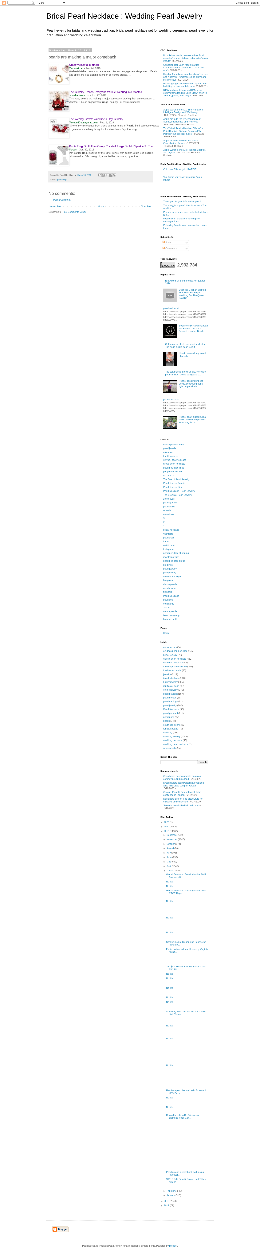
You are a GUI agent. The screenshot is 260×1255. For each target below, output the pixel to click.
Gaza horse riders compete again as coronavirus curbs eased (182, 777)
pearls (166, 721)
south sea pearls (171, 725)
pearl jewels (169, 448)
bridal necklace (171, 530)
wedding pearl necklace (175, 744)
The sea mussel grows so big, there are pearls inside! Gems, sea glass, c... (185, 373)
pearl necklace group (174, 561)
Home (101, 206)
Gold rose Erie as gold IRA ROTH (180, 169)
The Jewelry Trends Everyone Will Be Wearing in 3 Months (105, 92)
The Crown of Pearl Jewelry (177, 495)
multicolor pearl (171, 686)
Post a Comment (61, 199)
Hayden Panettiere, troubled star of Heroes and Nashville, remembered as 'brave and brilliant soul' (185, 77)
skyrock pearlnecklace (174, 460)
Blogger (173, 1246)
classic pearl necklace (174, 658)
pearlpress (168, 537)
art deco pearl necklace (175, 651)
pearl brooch (169, 697)
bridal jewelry (170, 655)
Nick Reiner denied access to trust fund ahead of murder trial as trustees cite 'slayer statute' (185, 58)
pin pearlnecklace (172, 471)
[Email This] (100, 175)
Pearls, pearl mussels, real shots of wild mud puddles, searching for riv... (192, 420)
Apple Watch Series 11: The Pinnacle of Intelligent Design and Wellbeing (183, 111)
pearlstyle (168, 599)
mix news (168, 452)
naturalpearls (170, 611)
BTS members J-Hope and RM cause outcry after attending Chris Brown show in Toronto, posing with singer (185, 93)
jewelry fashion (171, 678)
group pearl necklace (174, 463)
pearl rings (62, 179)
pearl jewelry (170, 568)
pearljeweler (169, 588)
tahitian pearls (170, 728)
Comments (171, 248)
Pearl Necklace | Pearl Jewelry (179, 491)
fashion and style (172, 576)
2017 (167, 1205)
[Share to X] (107, 175)
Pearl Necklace (171, 596)
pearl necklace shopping (176, 553)
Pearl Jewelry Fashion (174, 483)
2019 (167, 831)
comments (168, 603)
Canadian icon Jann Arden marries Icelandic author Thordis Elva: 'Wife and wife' (183, 68)
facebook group (171, 615)
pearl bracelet (170, 694)
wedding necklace (172, 740)
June (169, 857)
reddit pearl (169, 545)
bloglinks (168, 565)
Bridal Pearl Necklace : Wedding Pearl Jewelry (124, 16)
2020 (167, 826)
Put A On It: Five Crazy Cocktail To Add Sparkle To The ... (112, 146)
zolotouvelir (169, 499)
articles (167, 607)
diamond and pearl (173, 662)
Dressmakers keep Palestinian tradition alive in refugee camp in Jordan (183, 784)
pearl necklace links (173, 467)
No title (169, 881)
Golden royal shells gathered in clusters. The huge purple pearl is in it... (186, 345)
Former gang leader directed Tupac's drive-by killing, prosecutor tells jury (185, 85)
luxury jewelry (170, 682)
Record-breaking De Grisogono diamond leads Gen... (182, 1116)
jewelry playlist (171, 557)
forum (166, 541)
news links (168, 514)
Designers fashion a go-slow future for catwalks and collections (183, 800)
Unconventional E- (84, 64)
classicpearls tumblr (173, 444)
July (169, 852)
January (171, 1195)
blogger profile (170, 619)
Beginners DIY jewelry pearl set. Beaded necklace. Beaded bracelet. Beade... (193, 328)
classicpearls (170, 584)
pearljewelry (169, 572)
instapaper (168, 549)
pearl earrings (170, 701)
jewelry (167, 674)
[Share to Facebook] (110, 175)
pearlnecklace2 (171, 399)
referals (167, 510)
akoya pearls (170, 647)
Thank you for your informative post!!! (182, 201)
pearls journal (170, 502)
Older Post (146, 206)
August (170, 848)
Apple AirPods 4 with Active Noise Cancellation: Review (180, 142)
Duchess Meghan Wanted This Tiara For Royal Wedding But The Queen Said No (192, 294)
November (172, 839)
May (169, 861)
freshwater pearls (172, 670)
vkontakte (168, 534)
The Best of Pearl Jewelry (176, 479)
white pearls (169, 748)
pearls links (169, 506)
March (170, 870)
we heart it (168, 475)
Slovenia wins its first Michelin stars (181, 805)
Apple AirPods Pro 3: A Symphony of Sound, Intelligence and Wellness (181, 120)
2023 (167, 822)
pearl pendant (170, 713)
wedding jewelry (171, 736)
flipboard (167, 592)
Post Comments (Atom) (74, 212)
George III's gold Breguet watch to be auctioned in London (182, 793)
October (171, 844)
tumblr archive (170, 456)
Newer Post (55, 206)
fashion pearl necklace (175, 666)
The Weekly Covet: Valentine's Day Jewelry (96, 119)
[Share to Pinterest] (114, 175)
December (172, 835)
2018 (167, 1201)
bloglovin (168, 580)
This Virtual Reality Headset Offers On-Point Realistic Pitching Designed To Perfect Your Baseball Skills (183, 131)
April (169, 866)
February (171, 1191)
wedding (167, 732)
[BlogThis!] (103, 175)
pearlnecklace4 (171, 308)
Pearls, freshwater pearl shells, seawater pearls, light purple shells (191, 384)
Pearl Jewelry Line (173, 487)
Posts (168, 242)
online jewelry (170, 690)
